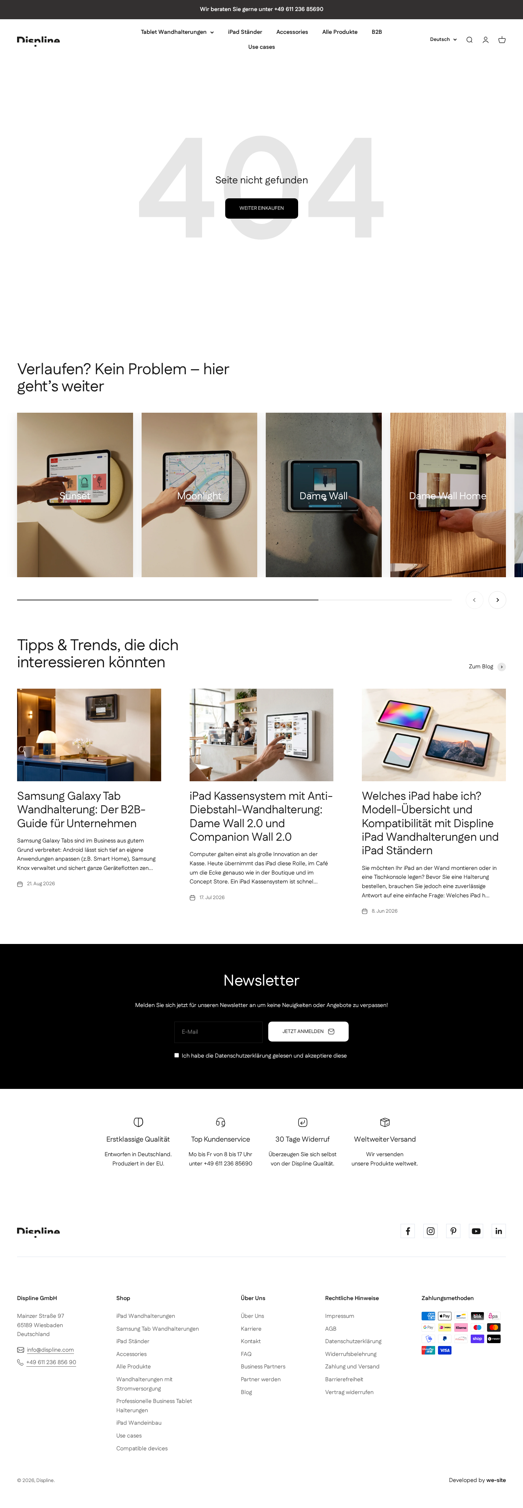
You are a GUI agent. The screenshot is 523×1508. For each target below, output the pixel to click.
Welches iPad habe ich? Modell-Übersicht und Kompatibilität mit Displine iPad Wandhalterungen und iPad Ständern (430, 823)
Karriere (251, 1329)
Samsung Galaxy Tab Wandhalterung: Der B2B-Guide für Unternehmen (81, 810)
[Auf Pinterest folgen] (453, 1231)
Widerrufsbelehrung (350, 1354)
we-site (496, 1480)
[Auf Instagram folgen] (430, 1231)
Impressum (339, 1316)
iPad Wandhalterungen (145, 1316)
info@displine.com (50, 1350)
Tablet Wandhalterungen (174, 32)
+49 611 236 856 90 (51, 1362)
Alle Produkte (340, 32)
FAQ (246, 1354)
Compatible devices (142, 1449)
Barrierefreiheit (344, 1380)
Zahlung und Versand (352, 1367)
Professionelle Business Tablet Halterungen (154, 1406)
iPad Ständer (245, 32)
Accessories (292, 32)
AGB (331, 1329)
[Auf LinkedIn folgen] (499, 1231)
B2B (377, 32)
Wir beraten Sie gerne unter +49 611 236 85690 (261, 9)
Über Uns (252, 1316)
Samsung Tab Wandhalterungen (157, 1329)
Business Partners (263, 1367)
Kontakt (251, 1341)
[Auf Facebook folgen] (408, 1231)
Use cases (261, 47)
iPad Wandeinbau (139, 1423)
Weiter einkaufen (261, 208)
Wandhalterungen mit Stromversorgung (144, 1384)
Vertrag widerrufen (349, 1392)
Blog (246, 1392)
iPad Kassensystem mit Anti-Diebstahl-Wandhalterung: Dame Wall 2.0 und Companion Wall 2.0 (261, 816)
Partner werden (261, 1380)
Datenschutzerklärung (243, 1056)
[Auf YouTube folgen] (476, 1231)
